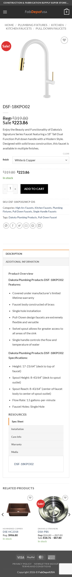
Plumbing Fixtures (32, 25)
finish (6, 159)
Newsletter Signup (46, 563)
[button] (5, 11)
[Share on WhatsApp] (6, 226)
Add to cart (34, 188)
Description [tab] (14, 253)
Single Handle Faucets (44, 211)
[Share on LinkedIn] (39, 226)
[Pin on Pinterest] (33, 226)
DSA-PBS (43, 531)
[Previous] (3, 522)
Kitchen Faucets (19, 28)
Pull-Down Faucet (47, 217)
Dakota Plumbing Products (23, 217)
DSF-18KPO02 (24, 464)
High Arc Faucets (25, 207)
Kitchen (57, 25)
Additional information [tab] (22, 261)
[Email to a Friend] (26, 226)
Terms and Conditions (36, 566)
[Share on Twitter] (19, 226)
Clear (66, 153)
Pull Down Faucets (51, 28)
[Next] (69, 522)
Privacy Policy (22, 563)
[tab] (36, 421)
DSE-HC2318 (10, 531)
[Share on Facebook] (13, 226)
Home (9, 25)
